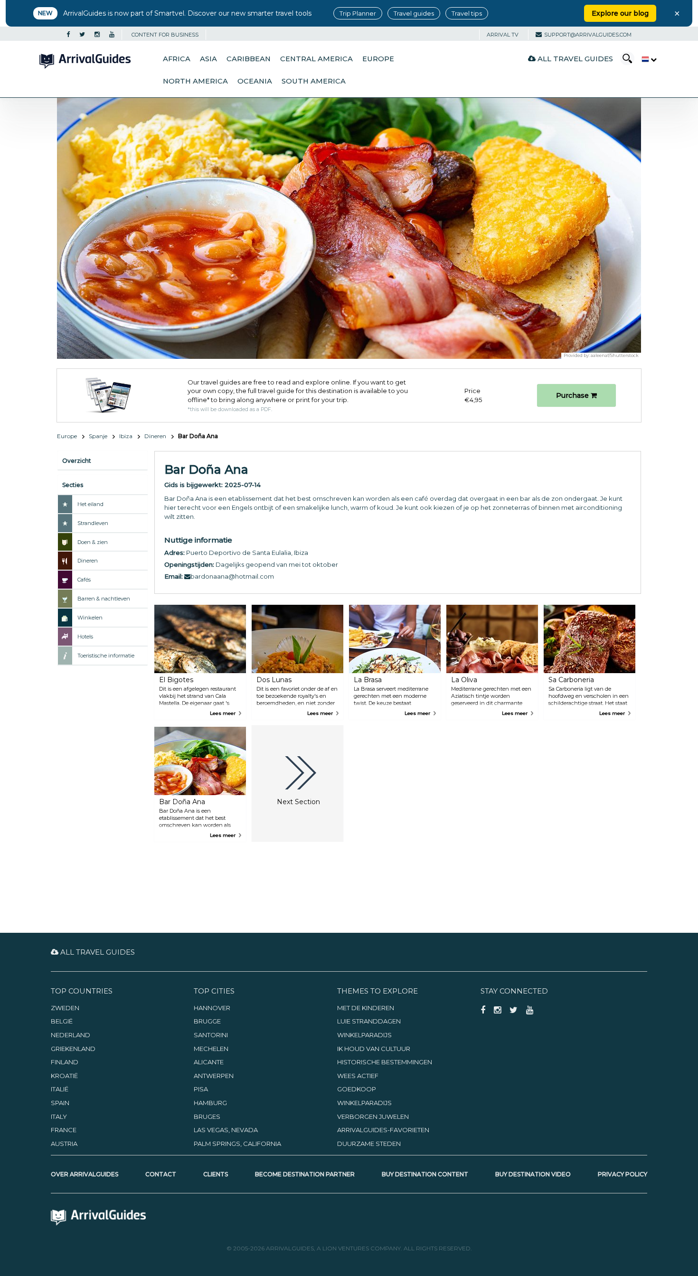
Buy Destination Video (533, 1174)
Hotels (85, 636)
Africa (176, 59)
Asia (208, 59)
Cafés (84, 579)
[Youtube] (111, 34)
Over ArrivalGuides (84, 1174)
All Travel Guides (574, 58)
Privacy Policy (622, 1174)
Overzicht (76, 460)
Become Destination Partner (305, 1174)
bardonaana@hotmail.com (232, 576)
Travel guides (414, 13)
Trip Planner (358, 13)
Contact (160, 1174)
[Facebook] (68, 34)
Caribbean (248, 59)
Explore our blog (620, 13)
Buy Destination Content (425, 1174)
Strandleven (92, 523)
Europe (378, 59)
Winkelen (90, 617)
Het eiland (90, 504)
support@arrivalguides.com (588, 34)
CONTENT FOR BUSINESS (165, 34)
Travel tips (467, 13)
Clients (215, 1174)
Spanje (98, 436)
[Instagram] (97, 34)
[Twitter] (82, 34)
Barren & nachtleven (103, 598)
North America (195, 81)
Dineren (155, 436)
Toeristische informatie (105, 655)
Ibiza (125, 436)
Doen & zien (92, 542)
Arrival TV (503, 34)
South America (314, 81)
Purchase (573, 395)
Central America (316, 59)
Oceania (254, 81)
